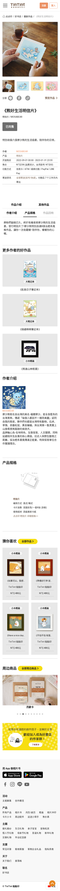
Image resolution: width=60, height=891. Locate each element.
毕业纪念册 (20, 837)
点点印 (9, 16)
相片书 (18, 812)
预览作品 (50, 98)
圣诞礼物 (36, 833)
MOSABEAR (22, 151)
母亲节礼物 (23, 833)
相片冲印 (51, 812)
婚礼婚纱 (6, 828)
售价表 (46, 817)
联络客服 (19, 849)
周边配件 (19, 817)
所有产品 (6, 812)
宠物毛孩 (44, 828)
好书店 (18, 16)
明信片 (19, 156)
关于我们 (6, 861)
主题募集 (6, 800)
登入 (53, 5)
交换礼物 (6, 837)
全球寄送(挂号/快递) (26, 178)
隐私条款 (49, 849)
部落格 (18, 861)
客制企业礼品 (34, 849)
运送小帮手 (33, 817)
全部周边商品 (29, 668)
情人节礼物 (8, 833)
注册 (44, 5)
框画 (41, 812)
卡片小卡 (6, 817)
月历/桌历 (31, 812)
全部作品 (27, 541)
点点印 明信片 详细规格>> (25, 516)
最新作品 (28, 16)
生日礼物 (19, 828)
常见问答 (6, 849)
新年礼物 (49, 833)
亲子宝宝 (32, 828)
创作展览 (19, 800)
